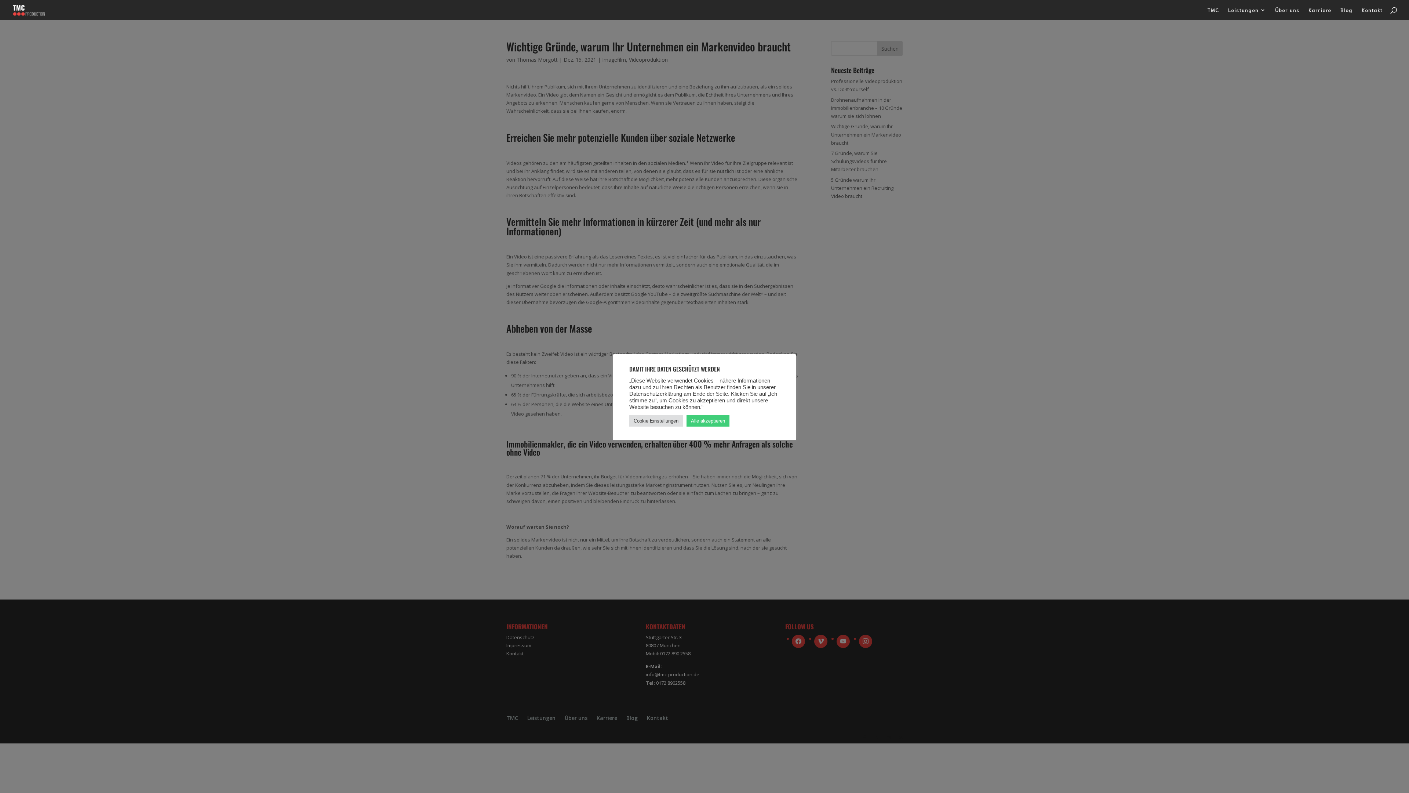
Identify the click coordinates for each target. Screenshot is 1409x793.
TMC (1213, 10)
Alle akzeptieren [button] (708, 421)
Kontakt (1372, 10)
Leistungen (1243, 10)
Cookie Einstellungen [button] (656, 421)
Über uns (1287, 10)
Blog (1346, 10)
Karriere (1319, 10)
